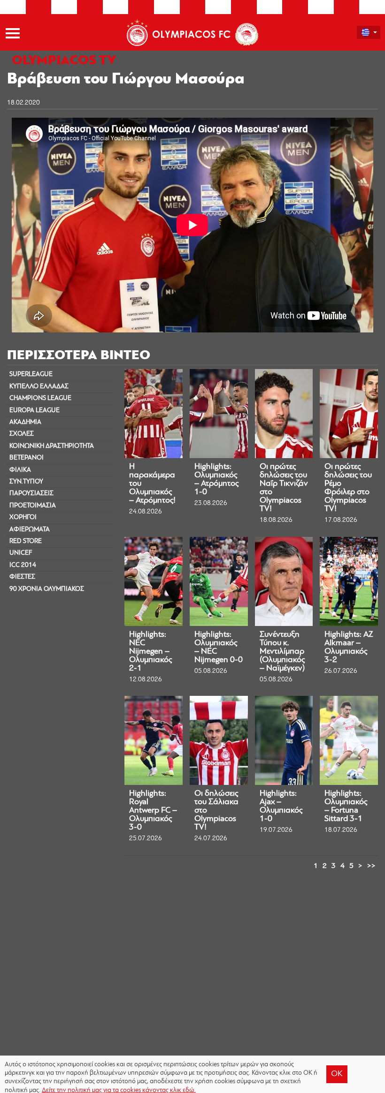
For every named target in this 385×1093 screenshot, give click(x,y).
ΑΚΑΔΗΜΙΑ (25, 422)
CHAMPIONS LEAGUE (40, 398)
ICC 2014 (22, 565)
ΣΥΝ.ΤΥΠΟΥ (26, 481)
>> (371, 866)
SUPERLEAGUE (31, 374)
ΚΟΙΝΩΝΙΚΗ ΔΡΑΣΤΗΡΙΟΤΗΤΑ (51, 446)
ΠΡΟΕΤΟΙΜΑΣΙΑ (32, 505)
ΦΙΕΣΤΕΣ (22, 576)
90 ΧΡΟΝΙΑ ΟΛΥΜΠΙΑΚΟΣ (46, 589)
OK (337, 1074)
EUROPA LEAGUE (34, 410)
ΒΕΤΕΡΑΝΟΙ (26, 457)
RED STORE (25, 541)
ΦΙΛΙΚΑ (20, 470)
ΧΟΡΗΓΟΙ (23, 517)
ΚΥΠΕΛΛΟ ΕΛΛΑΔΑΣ (39, 386)
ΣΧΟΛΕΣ (21, 433)
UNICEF (20, 553)
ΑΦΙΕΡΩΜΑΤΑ (29, 529)
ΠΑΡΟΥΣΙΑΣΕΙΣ (31, 493)
